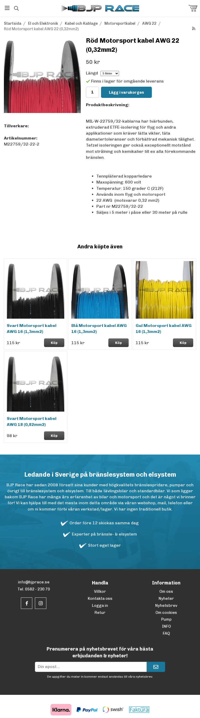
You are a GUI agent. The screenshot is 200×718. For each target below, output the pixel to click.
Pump (166, 619)
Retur (100, 612)
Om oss (166, 591)
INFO (166, 626)
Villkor (100, 591)
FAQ (166, 633)
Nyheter (166, 598)
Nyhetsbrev (166, 605)
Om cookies (166, 612)
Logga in (100, 605)
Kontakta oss (100, 598)
